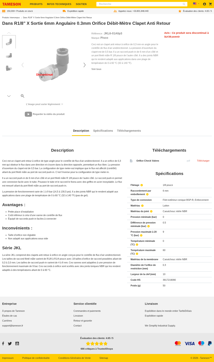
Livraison (78, 316)
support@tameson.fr (12, 325)
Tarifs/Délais (185, 311)
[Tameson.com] (11, 4)
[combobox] (141, 4)
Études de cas (9, 316)
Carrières (7, 320)
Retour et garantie (83, 320)
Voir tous (96, 69)
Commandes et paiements (87, 311)
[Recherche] (184, 4)
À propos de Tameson (13, 311)
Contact (78, 325)
